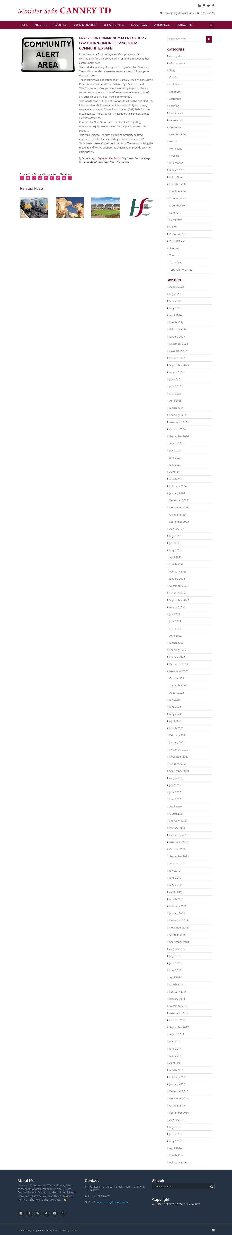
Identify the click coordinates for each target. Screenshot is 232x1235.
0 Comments (123, 164)
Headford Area (177, 137)
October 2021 (177, 681)
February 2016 (178, 1165)
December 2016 (178, 1093)
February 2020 (178, 823)
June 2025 (175, 389)
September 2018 (179, 944)
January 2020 (177, 830)
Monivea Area (177, 201)
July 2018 (174, 958)
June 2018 (175, 965)
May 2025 (175, 396)
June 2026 (175, 303)
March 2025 (176, 410)
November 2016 (179, 1101)
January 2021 (177, 745)
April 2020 (175, 809)
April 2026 (175, 317)
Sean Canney (88, 160)
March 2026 (176, 325)
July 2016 (174, 1129)
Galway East (133, 160)
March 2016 (176, 1158)
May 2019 (175, 887)
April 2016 (175, 1150)
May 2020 (175, 802)
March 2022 (176, 645)
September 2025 (179, 367)
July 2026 (174, 296)
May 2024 (175, 467)
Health (173, 144)
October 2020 (177, 766)
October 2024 (177, 431)
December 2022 (178, 588)
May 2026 (175, 310)
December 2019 (178, 837)
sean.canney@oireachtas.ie (112, 1205)
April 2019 (175, 894)
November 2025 (179, 353)
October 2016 (177, 1108)
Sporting (174, 250)
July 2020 (174, 787)
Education (175, 101)
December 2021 (178, 666)
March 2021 (176, 730)
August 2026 (176, 289)
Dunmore (175, 94)
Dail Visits (175, 87)
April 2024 (175, 474)
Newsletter (175, 222)
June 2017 (175, 1051)
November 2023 (179, 510)
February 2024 (178, 488)
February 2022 (178, 652)
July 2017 (174, 1044)
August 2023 (176, 531)
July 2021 (174, 702)
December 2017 (178, 1008)
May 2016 (175, 1143)
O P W (173, 229)
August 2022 (176, 609)
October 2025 (177, 360)
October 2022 (177, 595)
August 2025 (176, 374)
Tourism (174, 258)
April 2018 (175, 980)
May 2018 (175, 972)
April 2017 (175, 1065)
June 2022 (175, 624)
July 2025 (174, 381)
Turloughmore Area (180, 272)
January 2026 (177, 339)
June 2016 (175, 1136)
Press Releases (177, 243)
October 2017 (177, 1022)
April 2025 (175, 403)
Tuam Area (109, 164)
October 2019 (177, 851)
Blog (124, 160)
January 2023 (177, 581)
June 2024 (175, 460)
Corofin (173, 80)
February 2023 (178, 574)
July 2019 (174, 873)
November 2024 (179, 424)
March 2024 (176, 481)
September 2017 (179, 1029)
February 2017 (178, 1079)
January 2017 (177, 1086)
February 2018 (178, 994)
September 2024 (179, 438)
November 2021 (179, 673)
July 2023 (174, 538)
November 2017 (179, 1015)
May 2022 (175, 631)
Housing (174, 158)
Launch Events (177, 186)
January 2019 (177, 915)
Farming (174, 108)
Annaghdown (177, 58)
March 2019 (176, 901)
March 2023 (176, 567)
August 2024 (176, 446)
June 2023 (175, 545)
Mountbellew (177, 208)
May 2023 (175, 552)
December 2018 (178, 923)
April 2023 (175, 559)
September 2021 (179, 688)
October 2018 (177, 937)
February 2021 (178, 737)
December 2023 (178, 503)
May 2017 (175, 1058)
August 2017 (176, 1037)
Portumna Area (178, 236)
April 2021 (175, 723)
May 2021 (175, 716)
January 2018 (177, 1001)
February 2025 (178, 417)
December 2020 (178, 752)
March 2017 (176, 1072)
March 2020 (176, 816)
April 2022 (175, 638)
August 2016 (176, 1122)
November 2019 (179, 844)
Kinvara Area (176, 172)
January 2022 (177, 659)
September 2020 (179, 773)
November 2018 (179, 930)
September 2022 (179, 602)
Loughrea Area (177, 193)
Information (84, 164)
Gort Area (175, 129)
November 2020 (179, 759)
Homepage (145, 160)
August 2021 (176, 695)
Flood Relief (176, 115)
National (174, 215)
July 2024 (174, 453)
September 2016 (179, 1115)
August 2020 (176, 780)
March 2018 (176, 987)
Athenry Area (177, 65)
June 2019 (175, 880)
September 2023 (179, 524)
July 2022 (174, 616)
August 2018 (176, 951)
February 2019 (178, 908)
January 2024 (177, 495)
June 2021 (175, 709)
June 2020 (175, 794)
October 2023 (177, 517)
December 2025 (178, 346)
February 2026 (178, 332)
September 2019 (179, 859)
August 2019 (176, 866)
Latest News (97, 164)
